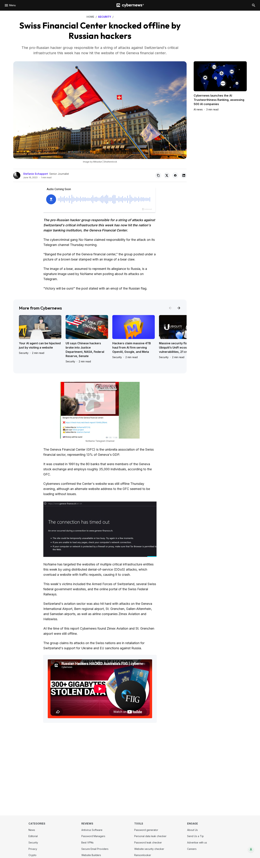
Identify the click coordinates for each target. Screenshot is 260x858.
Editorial (33, 836)
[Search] (253, 5)
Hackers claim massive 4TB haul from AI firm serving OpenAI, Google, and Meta (131, 347)
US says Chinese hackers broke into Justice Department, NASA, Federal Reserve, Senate (85, 349)
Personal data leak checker (150, 836)
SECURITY (104, 16)
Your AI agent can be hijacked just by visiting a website (40, 345)
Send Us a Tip (195, 836)
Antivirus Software (91, 829)
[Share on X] (167, 175)
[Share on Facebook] (175, 175)
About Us (192, 829)
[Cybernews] (130, 5)
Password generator (146, 829)
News (31, 829)
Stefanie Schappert (35, 173)
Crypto (32, 855)
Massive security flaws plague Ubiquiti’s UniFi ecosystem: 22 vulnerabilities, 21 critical (180, 347)
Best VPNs (87, 842)
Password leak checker (148, 842)
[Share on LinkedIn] (184, 175)
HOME (90, 16)
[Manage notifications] (251, 849)
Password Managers (93, 836)
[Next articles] (179, 308)
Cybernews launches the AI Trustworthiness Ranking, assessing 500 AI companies (219, 100)
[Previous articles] (170, 308)
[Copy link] (158, 175)
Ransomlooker (142, 855)
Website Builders (91, 855)
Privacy (32, 848)
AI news (198, 109)
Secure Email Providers (94, 848)
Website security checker (149, 848)
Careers (192, 848)
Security (23, 352)
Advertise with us (197, 842)
